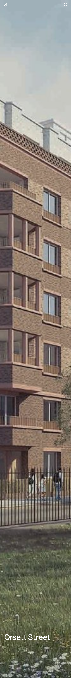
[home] (6, 4)
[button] (65, 4)
